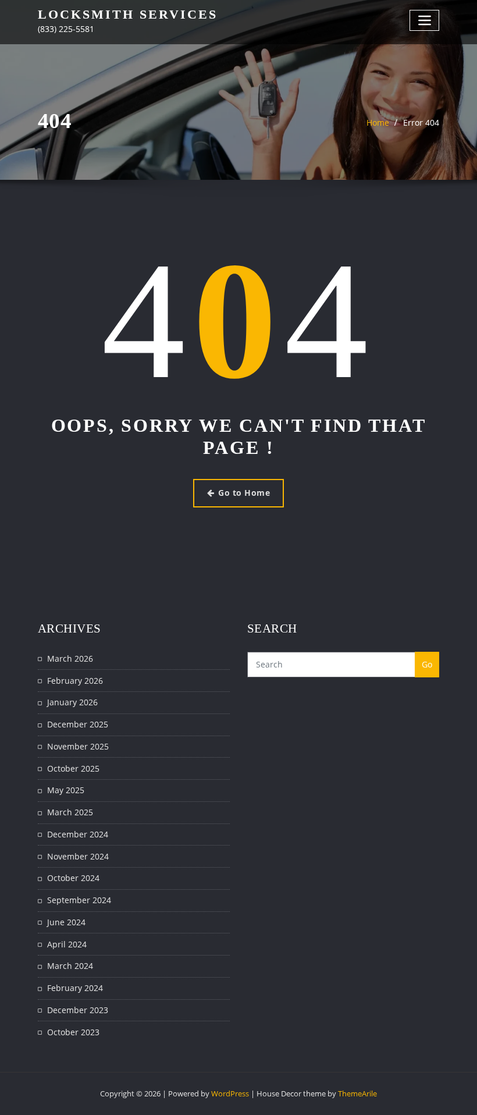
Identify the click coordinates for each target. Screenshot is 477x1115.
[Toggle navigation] (424, 20)
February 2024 (75, 987)
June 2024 (66, 922)
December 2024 (77, 834)
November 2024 (78, 856)
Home (377, 122)
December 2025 (77, 724)
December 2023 (77, 1009)
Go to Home (244, 492)
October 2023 (73, 1032)
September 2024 (79, 900)
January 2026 (72, 702)
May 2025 (65, 790)
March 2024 (70, 965)
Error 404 (421, 122)
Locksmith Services (128, 14)
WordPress (230, 1093)
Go (427, 664)
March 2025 (70, 812)
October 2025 (73, 768)
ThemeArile (357, 1093)
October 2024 (73, 877)
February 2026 (75, 680)
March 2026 (70, 658)
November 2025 (78, 746)
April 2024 (67, 944)
